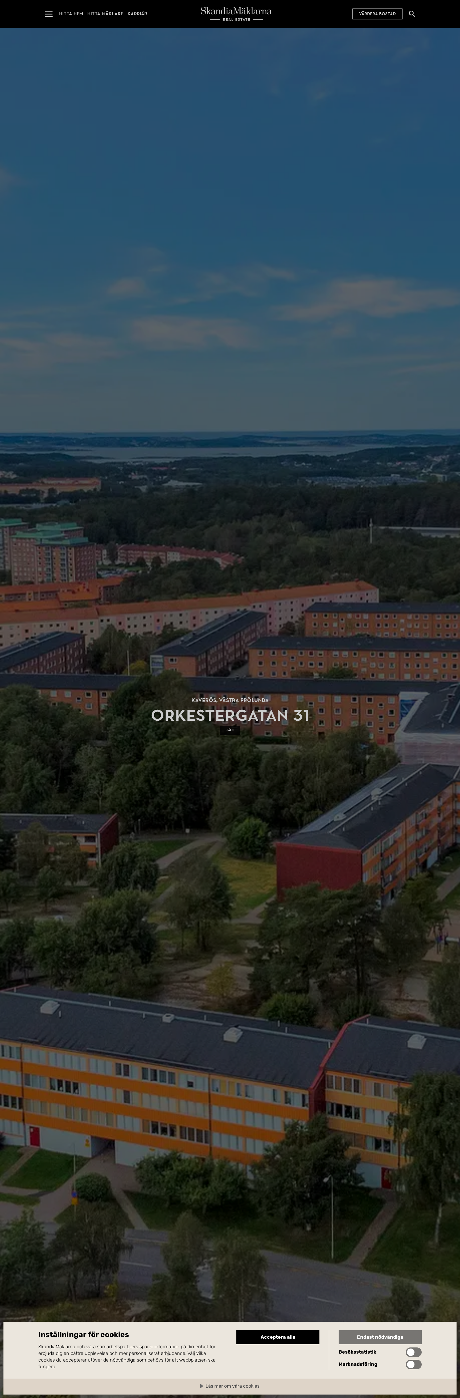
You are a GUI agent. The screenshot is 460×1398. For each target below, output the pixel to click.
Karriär (137, 13)
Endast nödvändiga (380, 1337)
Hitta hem (71, 13)
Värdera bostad (377, 13)
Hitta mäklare (105, 13)
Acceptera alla (278, 1337)
